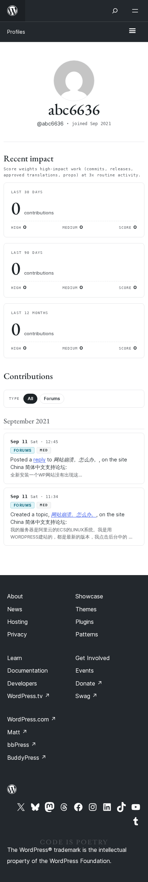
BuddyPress (26, 757)
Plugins (84, 621)
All (30, 398)
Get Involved (92, 658)
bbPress (21, 744)
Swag (86, 696)
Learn (14, 658)
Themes (86, 609)
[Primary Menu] (132, 31)
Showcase (89, 596)
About (15, 596)
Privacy (17, 634)
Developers (22, 683)
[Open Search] (115, 11)
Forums (52, 398)
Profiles (16, 32)
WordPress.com (31, 719)
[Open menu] (136, 11)
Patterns (86, 634)
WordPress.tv (28, 696)
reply (39, 459)
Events (84, 670)
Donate (88, 683)
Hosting (17, 621)
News (14, 609)
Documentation (27, 670)
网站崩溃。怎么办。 (73, 514)
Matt (17, 732)
